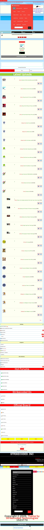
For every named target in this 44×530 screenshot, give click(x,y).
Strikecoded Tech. (24, 450)
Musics (25, 14)
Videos (14, 11)
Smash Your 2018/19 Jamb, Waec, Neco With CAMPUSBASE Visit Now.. (11, 2)
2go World (24, 24)
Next (40, 320)
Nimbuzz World (15, 14)
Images (29, 14)
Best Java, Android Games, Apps (38, 2)
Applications (19, 24)
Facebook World (20, 21)
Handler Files (15, 18)
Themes (18, 11)
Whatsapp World (19, 8)
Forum (14, 21)
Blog (14, 24)
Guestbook (21, 18)
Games (26, 18)
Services (23, 11)
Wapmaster (26, 8)
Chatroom (26, 21)
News (21, 14)
